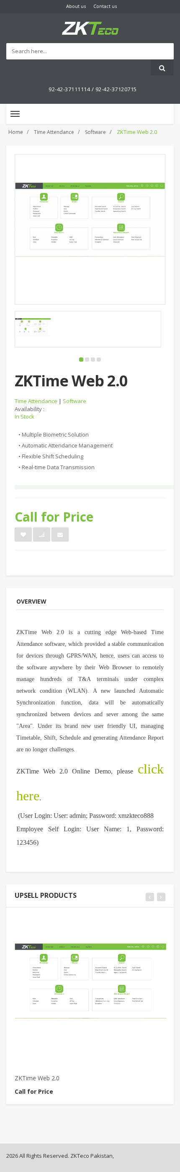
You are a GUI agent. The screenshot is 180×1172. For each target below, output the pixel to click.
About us (76, 6)
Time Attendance (54, 132)
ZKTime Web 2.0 (37, 1078)
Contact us (105, 6)
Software (95, 132)
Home (15, 132)
